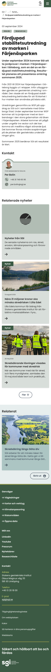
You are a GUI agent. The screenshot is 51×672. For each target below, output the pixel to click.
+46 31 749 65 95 (18, 179)
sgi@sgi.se (7, 599)
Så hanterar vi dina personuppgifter (19, 629)
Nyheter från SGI (14, 238)
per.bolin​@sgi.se (18, 184)
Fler (24, 395)
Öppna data (11, 521)
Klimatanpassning (15, 509)
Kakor (4, 623)
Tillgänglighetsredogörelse (14, 612)
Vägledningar (12, 498)
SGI (3, 12)
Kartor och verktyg (14, 503)
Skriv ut (37, 476)
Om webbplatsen (10, 617)
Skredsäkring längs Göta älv (22, 449)
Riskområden (12, 515)
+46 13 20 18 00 (9, 590)
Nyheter (15, 12)
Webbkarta (7, 635)
